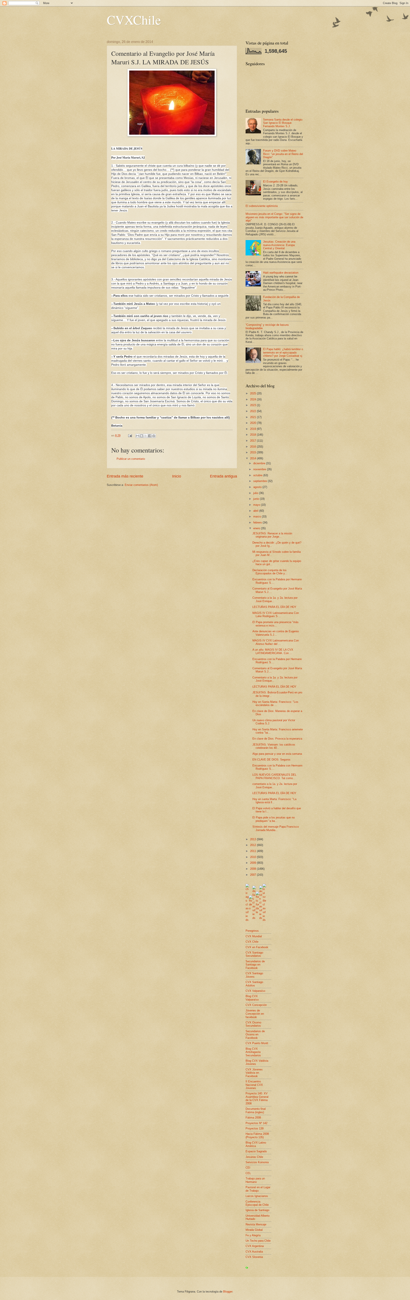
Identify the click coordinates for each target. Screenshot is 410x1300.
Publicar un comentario (131, 458)
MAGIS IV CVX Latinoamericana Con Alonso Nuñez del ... (275, 642)
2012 (253, 845)
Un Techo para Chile (258, 1240)
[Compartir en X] (146, 436)
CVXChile (134, 19)
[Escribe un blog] (141, 436)
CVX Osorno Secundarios (253, 1024)
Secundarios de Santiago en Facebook (255, 965)
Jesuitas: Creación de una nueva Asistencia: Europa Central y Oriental (279, 245)
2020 (253, 422)
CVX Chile (252, 941)
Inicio (176, 476)
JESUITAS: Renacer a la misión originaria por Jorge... (272, 535)
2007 (253, 874)
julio (256, 493)
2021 (253, 417)
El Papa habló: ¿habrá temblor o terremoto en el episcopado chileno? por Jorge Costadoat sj (283, 352)
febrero (258, 522)
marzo (257, 516)
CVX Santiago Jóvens (254, 975)
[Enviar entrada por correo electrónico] (130, 435)
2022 (253, 411)
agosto (257, 487)
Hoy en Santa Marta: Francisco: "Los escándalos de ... (275, 703)
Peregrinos (252, 930)
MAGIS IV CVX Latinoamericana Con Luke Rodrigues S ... (275, 614)
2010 (253, 857)
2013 (253, 839)
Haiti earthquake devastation (280, 272)
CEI (248, 1167)
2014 (253, 458)
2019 (253, 428)
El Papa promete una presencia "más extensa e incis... (275, 624)
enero (257, 528)
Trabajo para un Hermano (255, 1180)
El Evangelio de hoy (275, 181)
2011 (253, 851)
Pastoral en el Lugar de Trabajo (258, 1189)
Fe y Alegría (253, 1235)
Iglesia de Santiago (257, 1210)
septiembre (260, 481)
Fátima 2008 (253, 1117)
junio (256, 498)
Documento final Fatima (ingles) (256, 1110)
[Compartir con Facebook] (150, 436)
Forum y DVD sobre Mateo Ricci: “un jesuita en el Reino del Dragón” (283, 154)
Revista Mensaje (256, 1224)
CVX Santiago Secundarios (254, 954)
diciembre (259, 463)
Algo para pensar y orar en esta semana (277, 753)
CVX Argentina (255, 1246)
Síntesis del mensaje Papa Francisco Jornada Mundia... (275, 828)
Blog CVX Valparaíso (252, 998)
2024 (253, 399)
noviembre (260, 469)
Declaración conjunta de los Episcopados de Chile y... (269, 572)
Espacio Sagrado (256, 1151)
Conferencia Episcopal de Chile (257, 1203)
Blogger (227, 1291)
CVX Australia (254, 1251)
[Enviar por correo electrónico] (137, 436)
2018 (253, 434)
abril (256, 510)
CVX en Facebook (257, 947)
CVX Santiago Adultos (254, 983)
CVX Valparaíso (255, 990)
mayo (257, 504)
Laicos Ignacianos (257, 1196)
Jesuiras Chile (254, 1157)
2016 (253, 446)
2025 (253, 393)
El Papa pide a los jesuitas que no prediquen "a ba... (273, 819)
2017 (253, 440)
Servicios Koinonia (257, 1162)
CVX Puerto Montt (257, 1043)
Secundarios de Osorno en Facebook (255, 1034)
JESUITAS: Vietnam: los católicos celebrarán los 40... (273, 746)
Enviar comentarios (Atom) (141, 484)
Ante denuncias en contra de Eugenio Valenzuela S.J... (275, 633)
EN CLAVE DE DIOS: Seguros (271, 759)
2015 (253, 452)
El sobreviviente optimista (262, 206)
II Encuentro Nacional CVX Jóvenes (254, 1085)
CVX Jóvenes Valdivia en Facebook (254, 1073)
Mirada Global (254, 1229)
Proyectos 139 (255, 1128)
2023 (253, 405)
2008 (253, 868)
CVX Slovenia (254, 1257)
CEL (248, 1173)
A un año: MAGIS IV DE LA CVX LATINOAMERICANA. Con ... (272, 651)
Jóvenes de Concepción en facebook (255, 1014)
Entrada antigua (223, 476)
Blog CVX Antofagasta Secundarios (253, 1052)
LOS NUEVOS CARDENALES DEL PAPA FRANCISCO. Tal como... (274, 776)
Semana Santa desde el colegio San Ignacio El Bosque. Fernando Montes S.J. (282, 123)
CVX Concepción (256, 1005)
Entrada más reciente (125, 476)
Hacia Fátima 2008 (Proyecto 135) (257, 1135)
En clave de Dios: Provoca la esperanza (277, 738)
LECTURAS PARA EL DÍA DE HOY (274, 607)
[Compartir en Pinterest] (154, 436)
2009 (253, 862)
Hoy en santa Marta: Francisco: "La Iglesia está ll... (274, 800)
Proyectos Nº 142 (256, 1123)
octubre (258, 475)
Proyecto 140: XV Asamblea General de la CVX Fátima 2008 (257, 1098)
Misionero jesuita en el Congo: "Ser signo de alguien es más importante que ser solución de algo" (274, 217)
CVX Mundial (254, 936)
